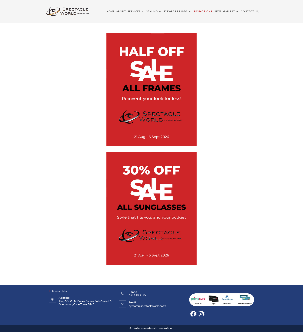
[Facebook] (193, 313)
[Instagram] (201, 313)
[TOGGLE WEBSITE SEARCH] (257, 11)
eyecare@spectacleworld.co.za (147, 305)
